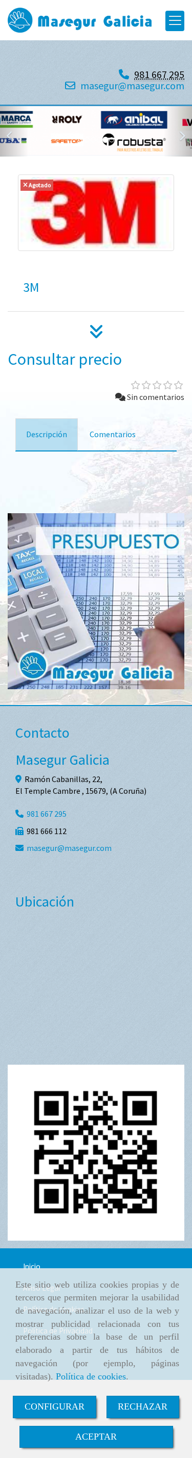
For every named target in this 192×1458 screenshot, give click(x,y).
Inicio (31, 1266)
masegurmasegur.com (132, 85)
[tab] (46, 434)
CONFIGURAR (54, 1406)
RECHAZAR (142, 1406)
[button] (14, 131)
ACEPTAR (96, 1436)
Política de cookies (91, 1376)
